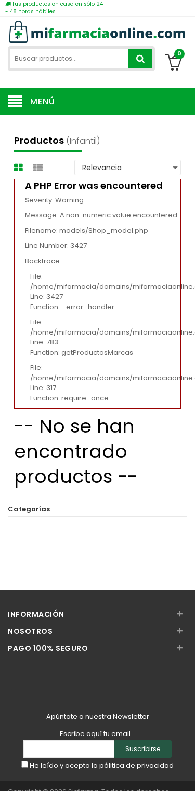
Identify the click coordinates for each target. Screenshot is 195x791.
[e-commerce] (97, 30)
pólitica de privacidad (136, 765)
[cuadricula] (19, 167)
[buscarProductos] (140, 58)
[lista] (39, 167)
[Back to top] (184, 772)
